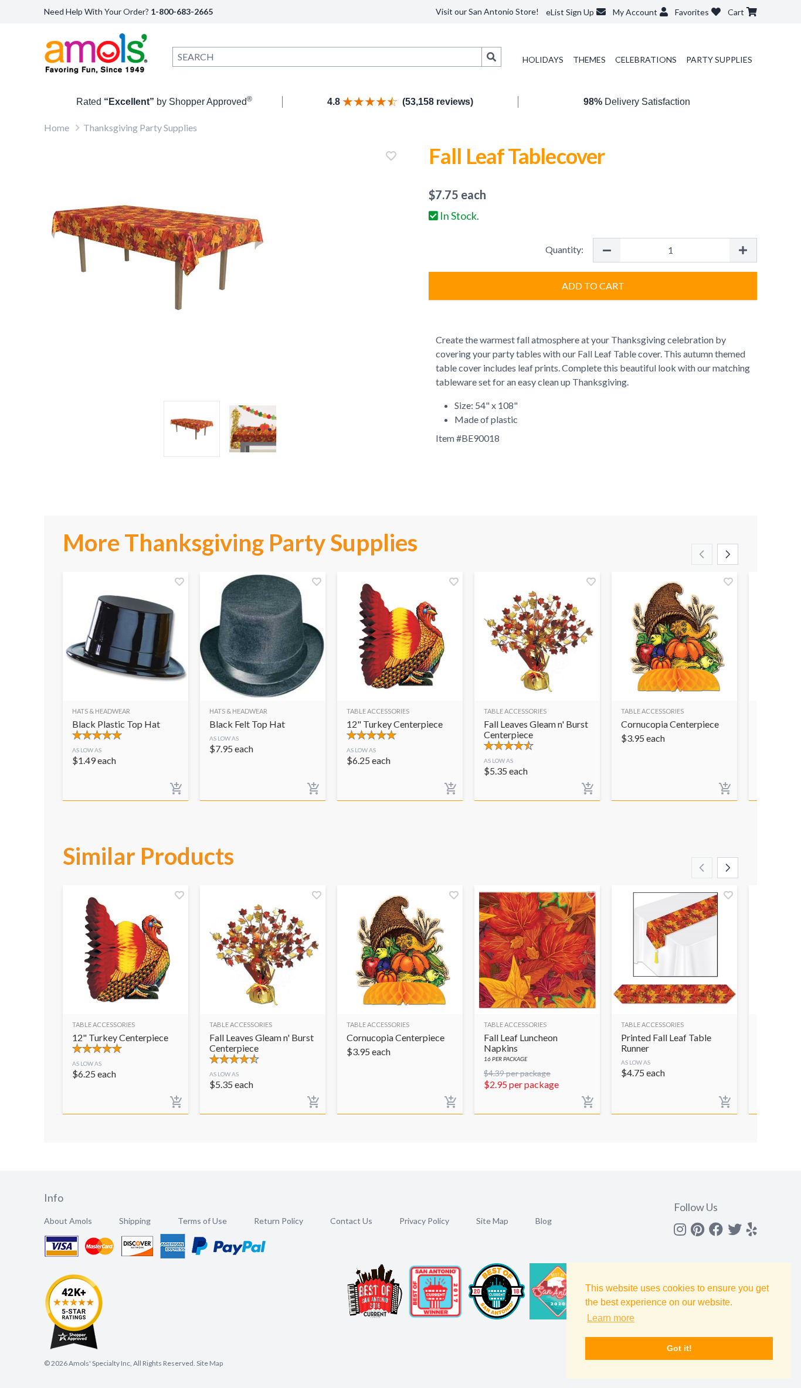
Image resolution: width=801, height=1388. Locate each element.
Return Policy (278, 1221)
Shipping (135, 1221)
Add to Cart (593, 285)
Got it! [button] (679, 1348)
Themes (589, 59)
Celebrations (646, 59)
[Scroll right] (727, 554)
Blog (543, 1221)
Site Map (492, 1221)
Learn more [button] (610, 1318)
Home (56, 127)
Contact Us (351, 1221)
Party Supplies (719, 59)
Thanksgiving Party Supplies (140, 127)
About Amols (68, 1221)
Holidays (543, 59)
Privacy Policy (424, 1221)
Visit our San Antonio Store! (487, 11)
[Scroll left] (701, 554)
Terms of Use (202, 1221)
